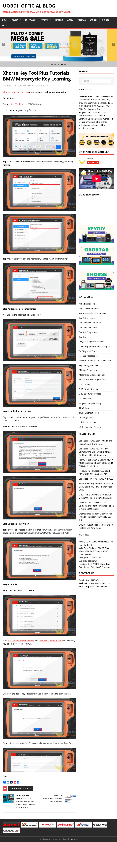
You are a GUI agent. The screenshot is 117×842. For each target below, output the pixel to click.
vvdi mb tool (95, 557)
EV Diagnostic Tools (88, 351)
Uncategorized (85, 417)
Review (15, 20)
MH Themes (75, 839)
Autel (70, 20)
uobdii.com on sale (87, 422)
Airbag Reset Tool (87, 303)
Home (4, 20)
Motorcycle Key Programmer (92, 379)
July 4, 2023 (11, 85)
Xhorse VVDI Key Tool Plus (16, 92)
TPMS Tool (84, 408)
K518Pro (59, 20)
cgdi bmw (92, 560)
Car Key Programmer (39, 85)
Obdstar (81, 20)
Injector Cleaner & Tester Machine (95, 360)
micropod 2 (84, 557)
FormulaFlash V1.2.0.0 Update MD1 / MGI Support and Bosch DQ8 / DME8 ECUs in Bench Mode (96, 462)
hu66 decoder (85, 554)
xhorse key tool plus (20, 788)
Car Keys (83, 337)
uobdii (23, 85)
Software (30, 20)
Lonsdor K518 (85, 545)
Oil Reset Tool (85, 398)
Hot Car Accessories (88, 355)
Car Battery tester (87, 318)
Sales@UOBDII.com (95, 580)
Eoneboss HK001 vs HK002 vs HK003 (96, 478)
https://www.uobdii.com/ (99, 583)
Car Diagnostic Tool (88, 327)
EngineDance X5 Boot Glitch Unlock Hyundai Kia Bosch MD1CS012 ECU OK (95, 516)
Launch (93, 20)
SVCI (81, 567)
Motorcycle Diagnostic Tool (92, 375)
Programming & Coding (90, 403)
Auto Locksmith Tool (88, 308)
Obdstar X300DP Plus (99, 548)
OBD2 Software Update (90, 393)
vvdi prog (83, 560)
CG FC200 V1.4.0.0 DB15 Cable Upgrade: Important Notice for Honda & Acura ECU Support (96, 505)
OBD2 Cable (84, 384)
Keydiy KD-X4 (85, 541)
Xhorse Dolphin (91, 567)
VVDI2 (94, 541)
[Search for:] (96, 81)
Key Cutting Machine (88, 365)
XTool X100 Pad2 (87, 551)
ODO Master (104, 567)
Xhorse (105, 20)
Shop (4, 25)
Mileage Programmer (89, 370)
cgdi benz (83, 564)
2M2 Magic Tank (102, 564)
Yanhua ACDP (101, 551)
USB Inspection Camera (90, 427)
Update (44, 20)
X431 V (91, 564)
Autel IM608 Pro (105, 541)
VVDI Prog (83, 548)
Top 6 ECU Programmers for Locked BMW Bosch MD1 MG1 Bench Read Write (96, 486)
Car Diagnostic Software (90, 322)
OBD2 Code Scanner (88, 389)
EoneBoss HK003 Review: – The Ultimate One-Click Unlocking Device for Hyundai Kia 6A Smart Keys (95, 451)
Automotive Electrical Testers (92, 313)
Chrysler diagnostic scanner (91, 341)
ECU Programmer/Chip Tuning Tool (95, 346)
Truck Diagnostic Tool (89, 412)
